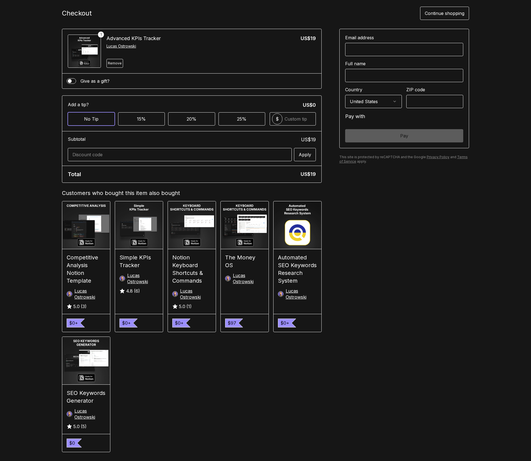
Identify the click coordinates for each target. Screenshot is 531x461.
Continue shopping (444, 13)
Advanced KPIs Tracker (133, 38)
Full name (355, 63)
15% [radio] (141, 119)
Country (353, 89)
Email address (359, 37)
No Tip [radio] (91, 119)
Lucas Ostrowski (121, 46)
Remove (115, 63)
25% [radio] (241, 119)
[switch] (71, 81)
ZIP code (415, 89)
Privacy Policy (438, 157)
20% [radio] (191, 119)
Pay (404, 136)
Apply (305, 154)
